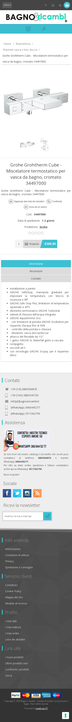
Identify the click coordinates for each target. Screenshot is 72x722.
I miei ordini (12, 633)
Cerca (8, 675)
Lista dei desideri (15, 639)
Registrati (45, 5)
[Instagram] (27, 493)
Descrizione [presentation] (36, 263)
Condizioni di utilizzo (17, 555)
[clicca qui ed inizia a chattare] (27, 450)
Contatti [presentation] (36, 278)
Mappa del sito (14, 597)
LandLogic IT (42, 708)
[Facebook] (7, 493)
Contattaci (11, 585)
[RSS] (37, 493)
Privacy (9, 561)
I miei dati (11, 621)
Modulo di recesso (16, 603)
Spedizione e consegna (19, 567)
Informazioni (12, 549)
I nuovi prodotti (14, 657)
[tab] (36, 263)
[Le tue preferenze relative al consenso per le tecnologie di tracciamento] (65, 715)
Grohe (43, 227)
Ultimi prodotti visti (16, 663)
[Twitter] (17, 493)
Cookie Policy (13, 591)
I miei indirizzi (13, 627)
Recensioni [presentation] (36, 271)
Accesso (53, 5)
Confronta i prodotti (17, 669)
